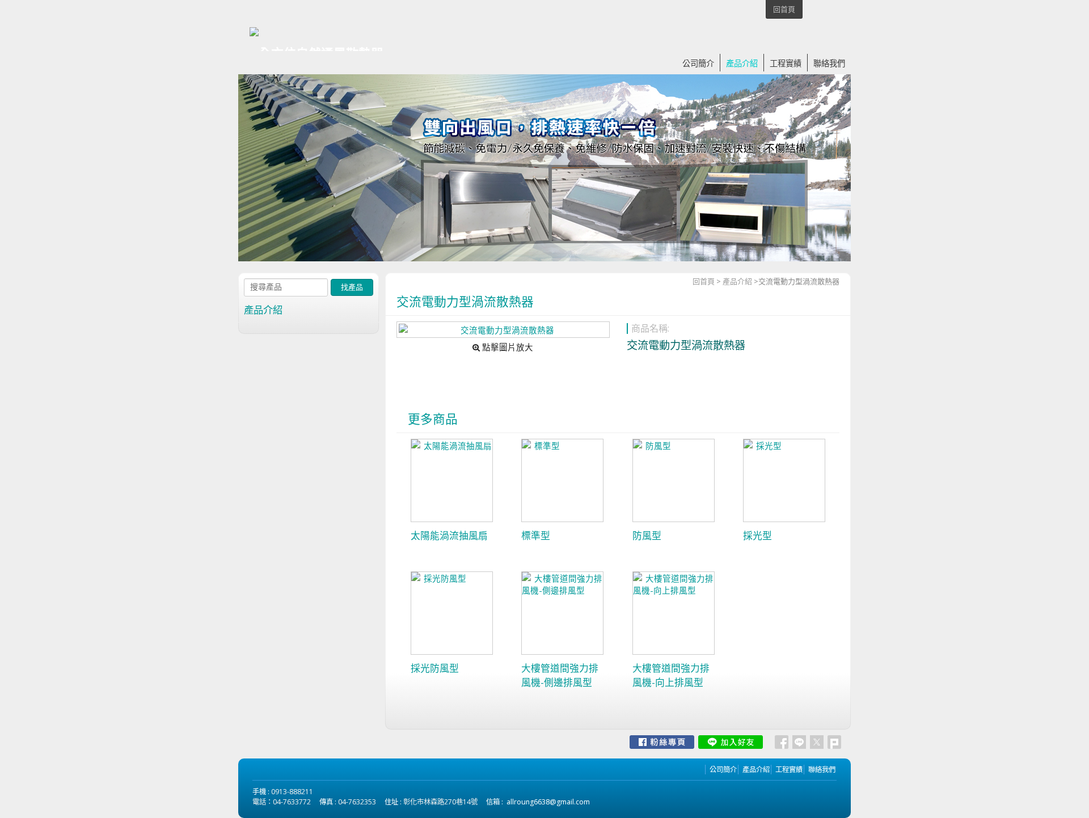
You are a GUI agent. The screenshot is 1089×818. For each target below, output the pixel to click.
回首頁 (704, 281)
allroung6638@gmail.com (548, 802)
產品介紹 (737, 281)
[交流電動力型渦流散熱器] (502, 329)
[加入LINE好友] (730, 742)
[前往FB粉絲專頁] (662, 742)
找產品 (352, 287)
